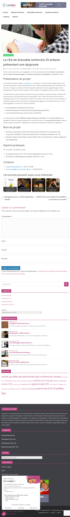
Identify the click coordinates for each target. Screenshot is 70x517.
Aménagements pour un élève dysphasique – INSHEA (19, 198)
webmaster (17, 69)
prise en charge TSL (59, 384)
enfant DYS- (7, 384)
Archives (3, 310)
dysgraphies (27, 83)
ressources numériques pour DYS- (11, 389)
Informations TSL (8, 55)
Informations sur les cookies (9, 474)
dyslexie (37, 380)
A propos (6, 17)
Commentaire (6, 216)
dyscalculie (24, 381)
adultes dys (7, 376)
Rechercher (66, 284)
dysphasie (57, 381)
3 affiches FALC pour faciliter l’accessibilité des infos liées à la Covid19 (51, 198)
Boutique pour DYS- (52, 12)
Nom (3, 241)
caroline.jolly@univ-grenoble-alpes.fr (18, 169)
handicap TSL (26, 384)
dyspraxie (63, 381)
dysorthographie (47, 381)
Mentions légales (6, 467)
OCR (51, 384)
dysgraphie (30, 381)
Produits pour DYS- (17, 12)
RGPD (3, 471)
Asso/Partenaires (6, 295)
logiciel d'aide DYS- (40, 384)
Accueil (5, 12)
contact (15, 17)
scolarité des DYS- (44, 388)
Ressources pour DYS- (34, 12)
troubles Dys (53, 69)
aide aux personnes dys (26, 376)
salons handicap (28, 389)
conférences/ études (44, 69)
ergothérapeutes (17, 384)
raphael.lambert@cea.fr (14, 167)
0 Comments (33, 69)
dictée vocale (16, 381)
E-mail (4, 250)
